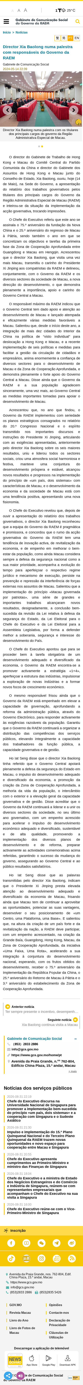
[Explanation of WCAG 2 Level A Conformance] (74, 1377)
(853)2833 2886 (21, 1292)
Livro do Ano (18, 1320)
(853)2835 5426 (50, 1292)
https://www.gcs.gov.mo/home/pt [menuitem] (36, 1055)
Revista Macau (20, 1312)
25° (71, 10)
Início (7, 32)
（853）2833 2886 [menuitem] (24, 1044)
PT (70, 38)
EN (77, 38)
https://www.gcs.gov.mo (26, 1282)
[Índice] (5, 21)
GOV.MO (15, 1305)
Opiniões (55, 1305)
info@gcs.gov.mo (22, 1287)
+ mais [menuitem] (73, 1071)
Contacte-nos (59, 1312)
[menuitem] (42, 1039)
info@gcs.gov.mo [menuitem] (25, 1049)
